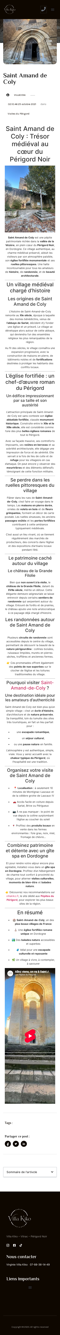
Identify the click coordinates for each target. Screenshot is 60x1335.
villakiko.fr (12, 896)
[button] (52, 9)
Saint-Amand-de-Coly (32, 685)
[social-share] (8, 1144)
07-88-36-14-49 (40, 1264)
